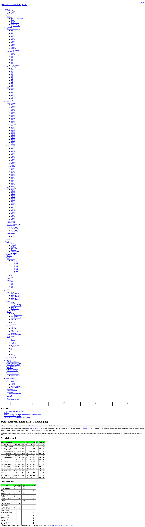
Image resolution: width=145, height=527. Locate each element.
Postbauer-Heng (15, 251)
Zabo (12, 352)
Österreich (13, 354)
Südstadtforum (11, 14)
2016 (12, 57)
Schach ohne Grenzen (13, 374)
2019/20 (13, 53)
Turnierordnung (15, 50)
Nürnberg (10, 292)
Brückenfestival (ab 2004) (14, 363)
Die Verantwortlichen (13, 380)
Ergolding (13, 245)
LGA (12, 348)
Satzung (13, 383)
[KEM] (14, 303)
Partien (9, 359)
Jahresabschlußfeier (12, 371)
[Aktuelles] (9, 9)
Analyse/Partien (15, 24)
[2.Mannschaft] (15, 124)
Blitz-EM (13, 307)
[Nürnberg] (13, 292)
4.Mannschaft (11, 166)
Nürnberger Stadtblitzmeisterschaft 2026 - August (17, 417)
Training (13, 20)
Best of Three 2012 (85, 428)
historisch (13, 48)
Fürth (12, 342)
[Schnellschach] (15, 67)
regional (13, 21)
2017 (12, 56)
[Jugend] (8, 241)
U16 (12, 274)
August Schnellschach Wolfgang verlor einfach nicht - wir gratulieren (22, 414)
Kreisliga (13, 310)
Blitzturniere (10, 88)
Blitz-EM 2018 (15, 298)
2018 (12, 74)
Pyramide (13, 351)
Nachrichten (14, 324)
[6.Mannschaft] (15, 206)
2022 (12, 32)
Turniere (6, 290)
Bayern (9, 289)
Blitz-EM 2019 (15, 297)
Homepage (10, 392)
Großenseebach (15, 345)
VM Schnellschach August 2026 (12, 416)
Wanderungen (11, 372)
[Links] (11, 17)
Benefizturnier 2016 (16, 375)
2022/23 (13, 106)
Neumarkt (13, 250)
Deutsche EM (11, 254)
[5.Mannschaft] (15, 188)
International (10, 336)
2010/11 (13, 47)
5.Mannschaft (11, 188)
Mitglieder (10, 389)
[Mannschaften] (15, 259)
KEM (12, 303)
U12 (12, 277)
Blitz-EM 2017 (15, 300)
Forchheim (13, 343)
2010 (12, 86)
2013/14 (13, 42)
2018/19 (13, 35)
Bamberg (13, 244)
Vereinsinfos (10, 381)
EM (12, 330)
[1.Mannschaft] (15, 103)
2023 (12, 30)
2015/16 (13, 39)
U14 (12, 275)
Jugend (6, 241)
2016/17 (13, 38)
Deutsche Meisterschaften (14, 334)
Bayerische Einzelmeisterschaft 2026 (13, 411)
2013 (12, 62)
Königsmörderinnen (12, 369)
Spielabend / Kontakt (9, 378)
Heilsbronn (14, 248)
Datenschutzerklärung (13, 399)
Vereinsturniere (8, 27)
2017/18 (13, 36)
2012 (12, 63)
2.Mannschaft (11, 124)
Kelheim (13, 346)
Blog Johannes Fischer (17, 18)
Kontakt (51, 525)
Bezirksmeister (18, 315)
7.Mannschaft (11, 221)
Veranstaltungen (8, 360)
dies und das (10, 237)
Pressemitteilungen (12, 390)
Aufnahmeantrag (15, 386)
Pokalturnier (10, 51)
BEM (12, 313)
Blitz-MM (13, 321)
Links (12, 12)
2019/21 (13, 33)
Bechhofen (14, 236)
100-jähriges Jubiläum (13, 362)
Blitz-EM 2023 (15, 293)
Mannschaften (7, 101)
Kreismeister (17, 304)
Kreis (8, 278)
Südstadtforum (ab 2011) (13, 366)
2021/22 (13, 107)
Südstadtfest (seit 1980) (13, 365)
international (14, 356)
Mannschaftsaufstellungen (14, 224)
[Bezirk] (11, 280)
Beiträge (13, 384)
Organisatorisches (15, 26)
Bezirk (9, 280)
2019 (12, 73)
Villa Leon (10, 368)
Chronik (9, 396)
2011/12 (13, 45)
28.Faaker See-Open (36, 428)
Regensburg (14, 253)
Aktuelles (6, 9)
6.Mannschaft (11, 206)
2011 (12, 85)
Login (142, 2)
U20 (12, 260)
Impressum (7, 398)
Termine (9, 15)
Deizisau (13, 340)
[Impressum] (10, 398)
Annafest (13, 234)
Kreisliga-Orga (11, 222)
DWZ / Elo (10, 11)
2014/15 (13, 41)
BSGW (13, 339)
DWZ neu (6, 413)
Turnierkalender (15, 23)
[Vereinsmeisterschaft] (19, 29)
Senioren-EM (14, 331)
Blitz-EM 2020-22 (15, 295)
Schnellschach (11, 67)
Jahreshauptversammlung (14, 393)
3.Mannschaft (11, 145)
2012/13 (13, 44)
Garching (13, 247)
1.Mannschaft (11, 103)
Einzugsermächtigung (16, 387)
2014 (12, 60)
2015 (12, 59)
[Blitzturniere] (14, 88)
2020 (12, 71)
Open (8, 242)
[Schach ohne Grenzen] (19, 374)
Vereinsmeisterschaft (12, 29)
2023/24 (13, 104)
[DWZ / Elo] (14, 11)
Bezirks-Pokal (14, 316)
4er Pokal (13, 322)
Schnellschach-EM (16, 306)
